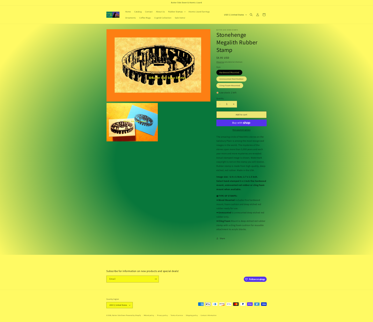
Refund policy (149, 315)
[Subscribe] (155, 279)
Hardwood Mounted (229, 72)
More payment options (241, 130)
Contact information (208, 315)
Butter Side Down (119, 315)
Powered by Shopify (133, 315)
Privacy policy (162, 315)
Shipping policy (192, 315)
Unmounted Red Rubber (233, 80)
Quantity (220, 98)
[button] (177, 12)
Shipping (220, 62)
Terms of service (177, 315)
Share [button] (222, 238)
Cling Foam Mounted (231, 86)
